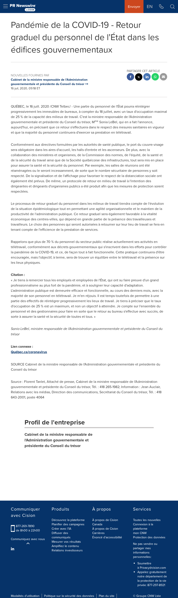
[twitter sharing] (138, 77)
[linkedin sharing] (147, 77)
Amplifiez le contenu (65, 546)
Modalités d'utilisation (25, 596)
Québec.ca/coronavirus (29, 351)
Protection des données (149, 537)
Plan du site (106, 596)
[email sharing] (163, 77)
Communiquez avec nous (28, 539)
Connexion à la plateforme (143, 526)
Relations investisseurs (67, 550)
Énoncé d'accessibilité (107, 537)
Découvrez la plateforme (68, 520)
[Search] (172, 6)
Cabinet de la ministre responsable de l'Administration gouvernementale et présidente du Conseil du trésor (58, 440)
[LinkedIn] (13, 549)
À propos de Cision (105, 528)
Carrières (98, 533)
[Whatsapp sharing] (155, 77)
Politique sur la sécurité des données (69, 596)
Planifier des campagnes (68, 524)
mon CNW (140, 533)
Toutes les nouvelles (147, 520)
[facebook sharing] (130, 77)
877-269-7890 (25, 526)
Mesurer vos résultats (66, 541)
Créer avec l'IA (61, 528)
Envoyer (134, 6)
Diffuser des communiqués (61, 535)
